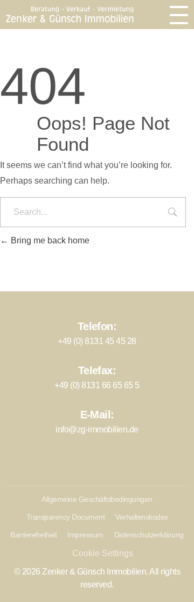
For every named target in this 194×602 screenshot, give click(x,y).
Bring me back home (49, 240)
